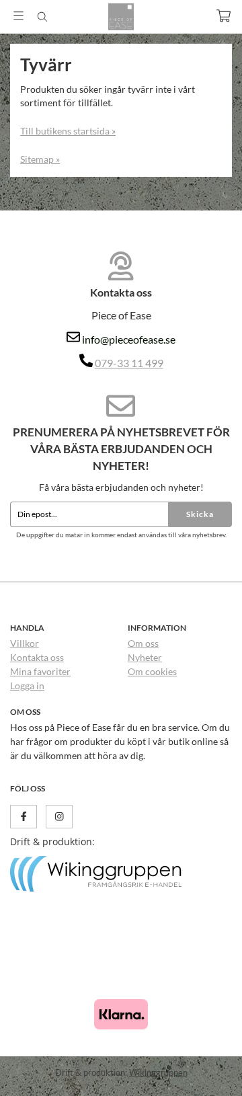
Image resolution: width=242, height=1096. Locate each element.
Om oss (143, 643)
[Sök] (42, 17)
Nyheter (145, 657)
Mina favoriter (40, 671)
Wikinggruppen (158, 1072)
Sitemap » (40, 159)
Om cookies (152, 671)
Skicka (200, 514)
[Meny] (18, 16)
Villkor (24, 643)
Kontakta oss (37, 657)
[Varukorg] (223, 16)
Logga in (27, 685)
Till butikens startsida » (68, 130)
